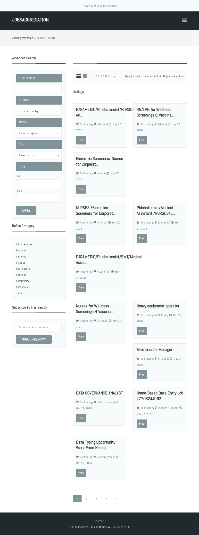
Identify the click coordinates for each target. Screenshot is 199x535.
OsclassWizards (120, 527)
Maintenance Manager (154, 349)
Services (21, 275)
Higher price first (173, 76)
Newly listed (132, 76)
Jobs (19, 293)
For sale (21, 250)
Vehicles (21, 257)
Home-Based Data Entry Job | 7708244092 (160, 395)
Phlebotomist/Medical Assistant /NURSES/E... (156, 210)
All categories (24, 244)
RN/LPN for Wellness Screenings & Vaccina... (155, 112)
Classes (20, 263)
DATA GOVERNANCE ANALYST (99, 393)
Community (22, 281)
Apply (26, 210)
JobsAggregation (30, 20)
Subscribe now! (34, 339)
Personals (22, 287)
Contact (99, 521)
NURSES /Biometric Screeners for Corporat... (95, 210)
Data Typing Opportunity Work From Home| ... (95, 444)
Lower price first (151, 76)
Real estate (23, 269)
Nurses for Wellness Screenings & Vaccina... (94, 308)
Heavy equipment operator (158, 306)
